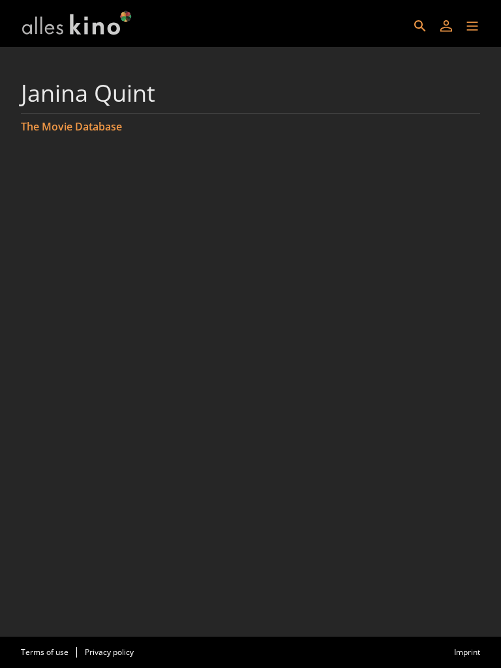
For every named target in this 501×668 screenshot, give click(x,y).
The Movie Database (71, 126)
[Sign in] (446, 26)
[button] (472, 26)
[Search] (420, 26)
